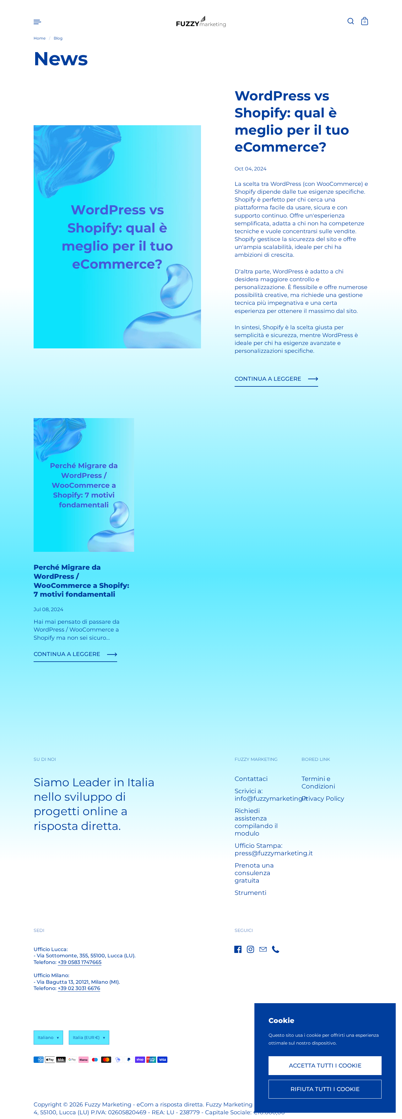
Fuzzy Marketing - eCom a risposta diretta (143, 1104)
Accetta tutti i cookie (325, 1065)
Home (40, 38)
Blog (58, 38)
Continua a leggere (268, 378)
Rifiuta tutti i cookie (325, 1089)
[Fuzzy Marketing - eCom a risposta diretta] (201, 21)
